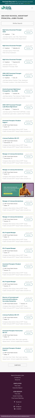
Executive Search (17, 388)
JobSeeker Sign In (25, 416)
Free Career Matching (17, 398)
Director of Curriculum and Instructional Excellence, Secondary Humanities (10, 299)
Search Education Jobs (17, 375)
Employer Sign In (17, 416)
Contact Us (17, 377)
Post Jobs (17, 385)
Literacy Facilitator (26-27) (11, 138)
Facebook (18, 402)
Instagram (18, 406)
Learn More (27, 3)
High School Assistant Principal (12, 45)
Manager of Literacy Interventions (13, 154)
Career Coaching (17, 396)
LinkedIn (18, 409)
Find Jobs (17, 393)
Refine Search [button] (17, 23)
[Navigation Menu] (32, 8)
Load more (17, 365)
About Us (17, 379)
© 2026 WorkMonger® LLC (7, 416)
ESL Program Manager (9, 232)
